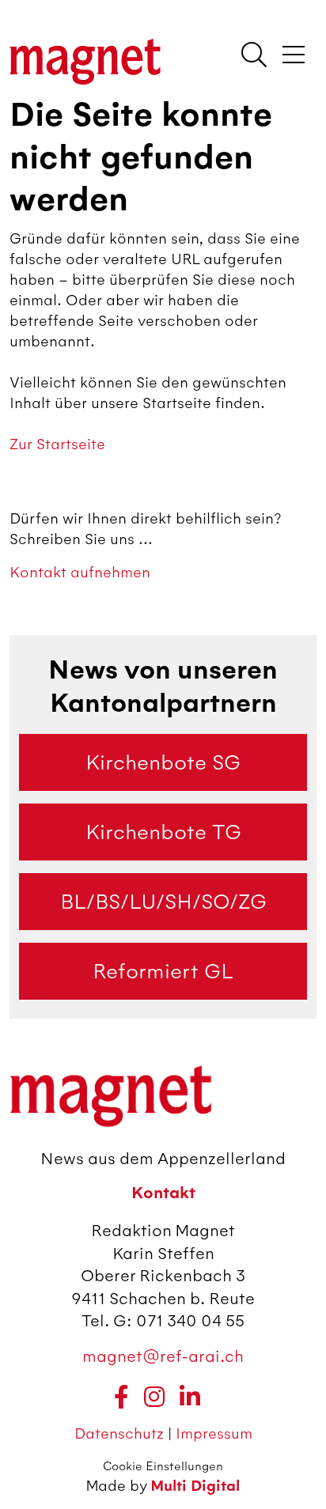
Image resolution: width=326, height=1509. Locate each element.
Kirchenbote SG (163, 762)
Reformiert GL (163, 971)
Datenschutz (121, 1433)
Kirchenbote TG (163, 832)
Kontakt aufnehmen (79, 572)
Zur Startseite (57, 444)
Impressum (214, 1433)
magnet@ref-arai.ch (163, 1356)
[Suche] (254, 56)
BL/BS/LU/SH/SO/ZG (163, 901)
